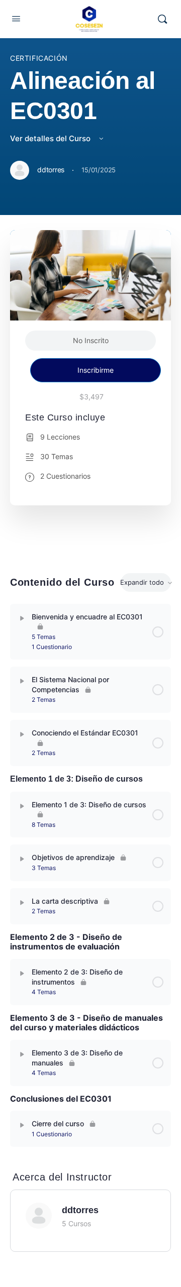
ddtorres (80, 1210)
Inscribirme (95, 370)
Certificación (39, 58)
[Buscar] (162, 19)
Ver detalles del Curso (51, 138)
